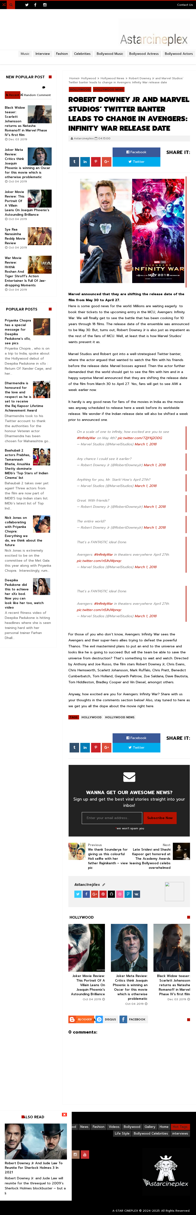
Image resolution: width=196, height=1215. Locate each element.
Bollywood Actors (179, 53)
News (84, 1127)
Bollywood (132, 1127)
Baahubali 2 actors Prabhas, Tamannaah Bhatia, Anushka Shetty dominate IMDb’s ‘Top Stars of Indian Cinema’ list (26, 464)
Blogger (85, 1019)
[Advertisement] (98, 58)
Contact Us (185, 5)
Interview (43, 53)
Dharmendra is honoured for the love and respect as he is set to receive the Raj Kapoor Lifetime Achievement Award (24, 397)
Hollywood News (119, 717)
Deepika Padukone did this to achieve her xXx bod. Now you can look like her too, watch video (24, 594)
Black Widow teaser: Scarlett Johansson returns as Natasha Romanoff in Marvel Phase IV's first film (173, 985)
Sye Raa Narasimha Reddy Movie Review (15, 236)
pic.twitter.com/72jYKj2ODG (140, 438)
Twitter (138, 161)
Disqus (110, 1019)
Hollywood (92, 717)
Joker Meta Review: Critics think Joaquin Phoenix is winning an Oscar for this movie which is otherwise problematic (130, 987)
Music (25, 53)
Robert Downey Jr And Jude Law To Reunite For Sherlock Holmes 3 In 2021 (34, 1168)
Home (164, 1127)
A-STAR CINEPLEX (125, 1211)
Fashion (98, 1127)
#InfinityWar (86, 438)
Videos (114, 1127)
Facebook (138, 152)
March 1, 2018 (145, 444)
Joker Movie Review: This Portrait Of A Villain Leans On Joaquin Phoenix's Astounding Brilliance (88, 985)
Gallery (150, 1127)
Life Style (122, 1133)
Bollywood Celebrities (151, 1133)
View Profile (86, 884)
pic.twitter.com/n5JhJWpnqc (99, 560)
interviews (180, 1133)
